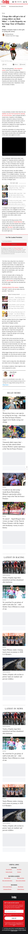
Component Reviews (7, 889)
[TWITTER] (11, 376)
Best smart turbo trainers (7, 880)
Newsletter (23, 64)
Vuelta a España (9, 872)
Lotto (7, 280)
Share (5, 64)
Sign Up (14, 918)
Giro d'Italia (19, 869)
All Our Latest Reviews (7, 886)
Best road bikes (7, 878)
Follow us (16, 64)
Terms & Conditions (12, 924)
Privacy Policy (18, 923)
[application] (14, 146)
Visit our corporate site (19, 928)
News (17, 35)
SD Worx (10, 227)
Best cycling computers (20, 880)
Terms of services (17, 248)
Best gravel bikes (20, 878)
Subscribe (19, 1)
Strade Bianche (18, 222)
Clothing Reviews (20, 889)
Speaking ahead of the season (10, 287)
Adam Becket (10, 34)
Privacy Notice (19, 249)
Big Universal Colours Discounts (16, 6)
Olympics (19, 872)
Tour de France (9, 869)
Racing (3, 13)
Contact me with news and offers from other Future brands (14, 915)
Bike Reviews (20, 886)
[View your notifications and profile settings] (13, 2)
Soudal (11, 280)
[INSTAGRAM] (13, 376)
